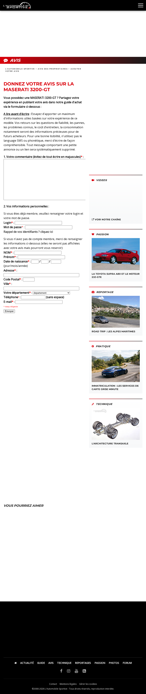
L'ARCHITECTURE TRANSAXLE (110, 443)
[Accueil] (15, 663)
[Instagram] (68, 670)
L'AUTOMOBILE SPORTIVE (20, 69)
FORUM (127, 663)
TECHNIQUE (64, 663)
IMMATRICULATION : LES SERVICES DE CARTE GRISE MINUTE (115, 387)
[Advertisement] (73, 28)
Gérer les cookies (88, 683)
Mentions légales (68, 683)
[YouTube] (76, 670)
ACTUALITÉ (27, 663)
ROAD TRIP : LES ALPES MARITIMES (113, 331)
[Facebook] (61, 670)
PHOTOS (114, 663)
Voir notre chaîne (107, 219)
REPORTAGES (83, 663)
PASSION (100, 663)
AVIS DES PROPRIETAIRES (52, 69)
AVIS (51, 663)
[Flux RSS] (84, 670)
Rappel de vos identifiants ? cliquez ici (28, 232)
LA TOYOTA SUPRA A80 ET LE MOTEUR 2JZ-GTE (116, 275)
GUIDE (41, 663)
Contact (53, 683)
